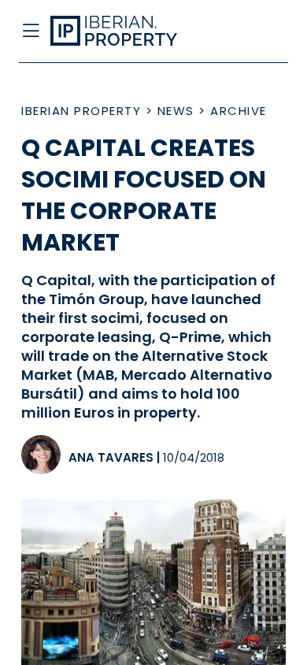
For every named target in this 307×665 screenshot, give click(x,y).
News (175, 110)
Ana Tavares (111, 457)
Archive (238, 110)
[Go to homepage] (124, 31)
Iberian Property (81, 110)
